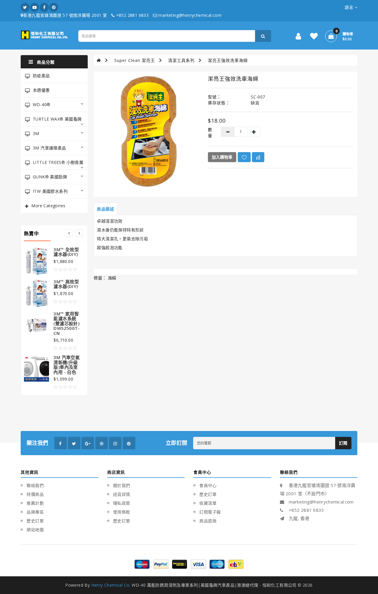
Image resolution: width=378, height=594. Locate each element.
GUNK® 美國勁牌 (50, 177)
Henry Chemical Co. (111, 585)
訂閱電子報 (210, 512)
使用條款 (121, 512)
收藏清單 (207, 503)
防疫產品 (41, 75)
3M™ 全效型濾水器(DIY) (66, 251)
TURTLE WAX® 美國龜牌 (57, 119)
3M (36, 133)
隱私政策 (121, 503)
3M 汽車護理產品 (49, 148)
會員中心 (207, 485)
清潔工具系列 (181, 60)
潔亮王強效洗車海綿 (228, 60)
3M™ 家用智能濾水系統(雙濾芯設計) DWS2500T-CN (66, 323)
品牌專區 (35, 512)
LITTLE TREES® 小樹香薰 (58, 162)
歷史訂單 (35, 521)
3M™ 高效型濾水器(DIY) (66, 284)
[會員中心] (298, 37)
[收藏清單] (314, 37)
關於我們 (121, 485)
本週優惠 (41, 90)
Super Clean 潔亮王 (134, 60)
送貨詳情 (121, 494)
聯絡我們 (35, 485)
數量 (210, 132)
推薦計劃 (35, 503)
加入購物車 (222, 157)
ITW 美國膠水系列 (50, 191)
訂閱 (343, 443)
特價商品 (35, 494)
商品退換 (207, 521)
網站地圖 (35, 529)
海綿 (112, 278)
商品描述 (105, 209)
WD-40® (41, 104)
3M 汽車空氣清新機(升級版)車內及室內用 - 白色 (66, 364)
